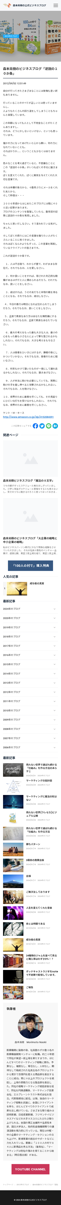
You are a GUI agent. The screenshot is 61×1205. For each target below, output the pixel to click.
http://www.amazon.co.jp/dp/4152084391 (28, 417)
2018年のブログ (44, 944)
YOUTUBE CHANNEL (30, 1169)
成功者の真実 (37, 583)
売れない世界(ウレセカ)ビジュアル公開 (41, 814)
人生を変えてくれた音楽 (39, 908)
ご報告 (29, 987)
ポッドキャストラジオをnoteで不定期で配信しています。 (42, 973)
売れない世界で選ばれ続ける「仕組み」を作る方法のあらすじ (41, 768)
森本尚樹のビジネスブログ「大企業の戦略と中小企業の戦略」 (30, 540)
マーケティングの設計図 (39, 780)
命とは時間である (35, 923)
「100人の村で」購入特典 (30, 565)
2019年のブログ (44, 928)
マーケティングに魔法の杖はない (41, 798)
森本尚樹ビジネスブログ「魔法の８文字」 (29, 481)
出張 (28, 876)
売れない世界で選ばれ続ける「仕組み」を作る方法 (41, 830)
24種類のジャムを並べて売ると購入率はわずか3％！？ (41, 957)
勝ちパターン (33, 844)
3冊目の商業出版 (35, 860)
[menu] (56, 5)
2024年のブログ (44, 776)
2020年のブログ (44, 912)
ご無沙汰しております (38, 892)
